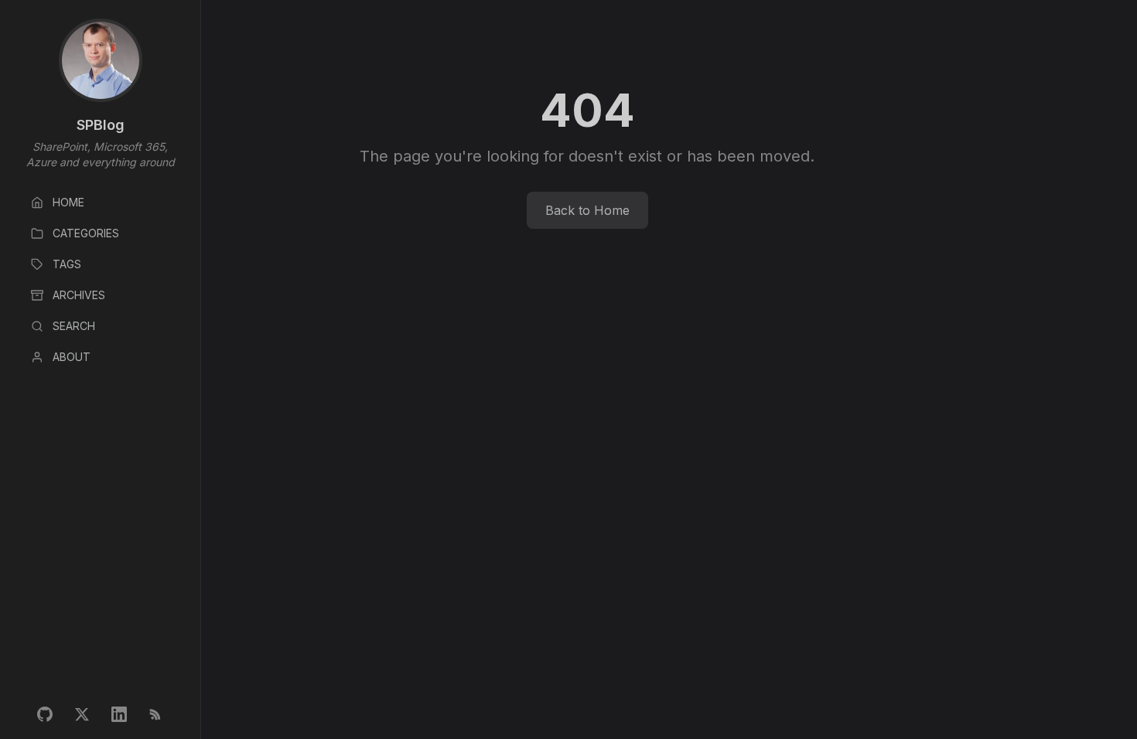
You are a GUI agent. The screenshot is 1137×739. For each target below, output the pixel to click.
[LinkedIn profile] (119, 714)
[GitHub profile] (44, 714)
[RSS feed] (156, 714)
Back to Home (587, 210)
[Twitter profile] (82, 714)
